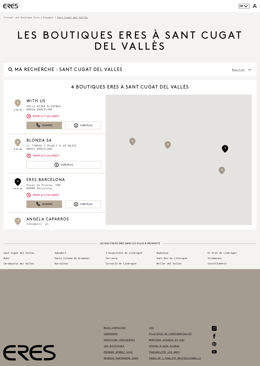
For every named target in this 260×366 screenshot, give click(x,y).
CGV (151, 327)
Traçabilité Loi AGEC (164, 352)
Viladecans (215, 258)
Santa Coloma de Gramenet (72, 258)
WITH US (36, 101)
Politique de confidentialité (170, 333)
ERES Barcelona (45, 180)
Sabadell (60, 252)
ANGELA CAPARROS (47, 219)
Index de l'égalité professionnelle (175, 358)
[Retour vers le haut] (245, 344)
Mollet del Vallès (169, 263)
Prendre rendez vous (118, 352)
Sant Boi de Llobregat (172, 258)
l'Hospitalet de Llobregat (124, 252)
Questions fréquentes (119, 339)
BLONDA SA (39, 140)
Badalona (162, 252)
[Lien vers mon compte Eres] (254, 6)
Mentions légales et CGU (167, 339)
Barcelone (61, 263)
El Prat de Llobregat (222, 252)
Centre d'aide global (164, 345)
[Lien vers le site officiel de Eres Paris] (10, 6)
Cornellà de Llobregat (121, 263)
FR (241, 6)
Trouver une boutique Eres (21, 17)
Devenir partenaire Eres (121, 358)
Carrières (111, 333)
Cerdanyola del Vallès (19, 263)
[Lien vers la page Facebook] (214, 336)
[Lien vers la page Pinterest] (214, 344)
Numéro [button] (47, 125)
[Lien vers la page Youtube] (214, 351)
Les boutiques (114, 345)
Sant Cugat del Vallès (19, 252)
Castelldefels (217, 263)
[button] (167, 145)
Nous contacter (115, 327)
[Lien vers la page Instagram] (214, 328)
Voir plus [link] (86, 125)
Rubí (7, 258)
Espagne (48, 17)
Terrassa (111, 258)
